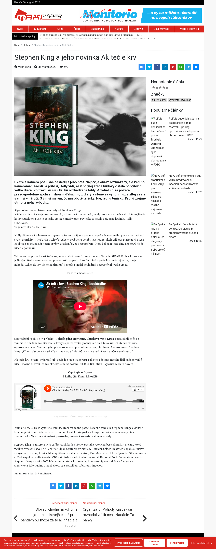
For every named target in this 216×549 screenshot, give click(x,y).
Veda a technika (189, 28)
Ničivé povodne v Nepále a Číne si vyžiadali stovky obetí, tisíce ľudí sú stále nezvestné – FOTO (97, 36)
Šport (77, 28)
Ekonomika (97, 28)
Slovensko (40, 28)
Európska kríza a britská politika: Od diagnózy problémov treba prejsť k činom (183, 231)
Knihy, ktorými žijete (61, 416)
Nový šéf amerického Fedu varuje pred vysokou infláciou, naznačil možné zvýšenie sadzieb (185, 182)
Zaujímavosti (161, 28)
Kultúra (119, 28)
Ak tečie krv (39, 227)
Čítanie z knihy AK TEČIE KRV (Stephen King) (89, 416)
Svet (60, 28)
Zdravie (138, 28)
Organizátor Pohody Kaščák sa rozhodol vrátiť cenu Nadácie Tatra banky (111, 514)
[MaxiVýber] (38, 15)
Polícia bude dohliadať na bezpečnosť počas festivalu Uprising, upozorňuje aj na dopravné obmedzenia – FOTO (184, 127)
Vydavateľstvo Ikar (180, 100)
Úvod (20, 28)
